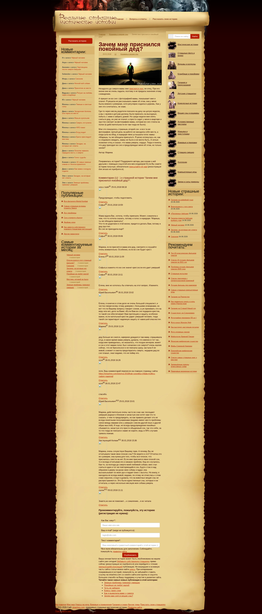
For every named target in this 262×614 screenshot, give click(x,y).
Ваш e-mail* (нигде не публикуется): (118, 530)
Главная (119, 19)
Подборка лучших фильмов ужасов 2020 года (182, 268)
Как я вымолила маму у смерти (119, 593)
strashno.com (78, 607)
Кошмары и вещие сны (118, 34)
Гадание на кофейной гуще (182, 200)
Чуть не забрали (112, 588)
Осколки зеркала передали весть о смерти (75, 152)
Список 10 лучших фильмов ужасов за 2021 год (182, 261)
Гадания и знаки (119, 604)
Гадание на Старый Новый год (183, 308)
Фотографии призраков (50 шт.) (183, 318)
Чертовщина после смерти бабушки (74, 68)
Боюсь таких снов (112, 590)
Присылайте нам (63, 611)
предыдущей (105, 567)
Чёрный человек (78, 58)
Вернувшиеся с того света (182, 207)
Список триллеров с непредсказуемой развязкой (182, 279)
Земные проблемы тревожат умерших (122, 582)
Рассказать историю (77, 41)
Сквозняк (79, 79)
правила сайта (120, 551)
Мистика (71, 604)
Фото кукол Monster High (181, 323)
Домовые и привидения (101, 604)
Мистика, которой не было (77, 279)
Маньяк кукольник (81, 118)
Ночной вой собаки (82, 83)
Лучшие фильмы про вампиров (184, 285)
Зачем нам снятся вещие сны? (118, 596)
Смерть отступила (83, 123)
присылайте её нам (138, 166)
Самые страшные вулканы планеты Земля (75, 207)
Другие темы (134, 604)
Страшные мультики (179, 274)
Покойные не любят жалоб (116, 585)
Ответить (103, 202)
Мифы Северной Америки (181, 346)
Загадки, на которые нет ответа (74, 145)
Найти (195, 36)
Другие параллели (71, 234)
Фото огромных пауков (180, 332)
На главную (60, 604)
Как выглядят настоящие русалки (185, 327)
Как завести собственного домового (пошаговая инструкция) (78, 228)
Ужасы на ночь (82, 604)
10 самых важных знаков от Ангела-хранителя (76, 163)
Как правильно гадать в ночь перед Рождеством (183, 303)
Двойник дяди (69, 222)
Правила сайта (135, 607)
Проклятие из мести (82, 88)
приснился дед (136, 88)
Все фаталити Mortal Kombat (76, 201)
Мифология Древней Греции (182, 337)
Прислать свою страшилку (153, 604)
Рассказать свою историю (165, 19)
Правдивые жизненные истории (184, 371)
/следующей (116, 567)
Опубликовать (130, 555)
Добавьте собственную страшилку (133, 561)
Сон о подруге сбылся (73, 218)
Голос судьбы (80, 157)
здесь (132, 569)
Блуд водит (81, 132)
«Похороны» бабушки (179, 214)
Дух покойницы (70, 213)
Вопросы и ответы (138, 19)
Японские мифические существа (184, 341)
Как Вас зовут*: (108, 520)
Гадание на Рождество (180, 297)
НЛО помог (80, 128)
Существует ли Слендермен (182, 313)
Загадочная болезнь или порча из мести (76, 112)
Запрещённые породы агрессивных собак (180, 365)
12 (115, 54)
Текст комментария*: (111, 540)
